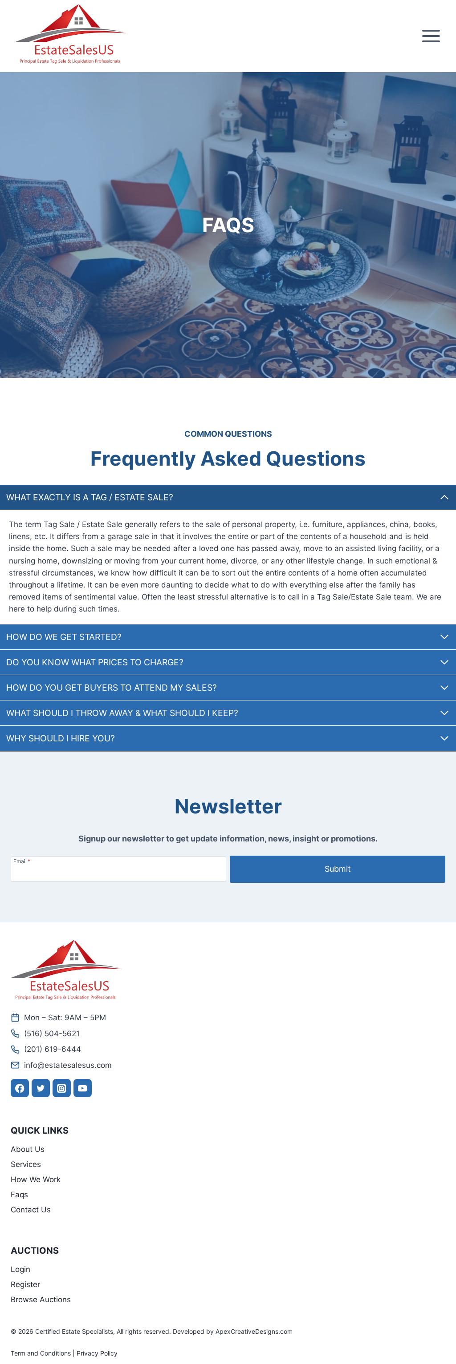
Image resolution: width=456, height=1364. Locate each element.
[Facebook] (20, 1088)
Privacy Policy (97, 1353)
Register (25, 1284)
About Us (28, 1149)
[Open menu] (430, 36)
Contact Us (31, 1209)
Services (26, 1164)
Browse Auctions (41, 1299)
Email (21, 861)
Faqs (19, 1194)
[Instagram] (62, 1088)
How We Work (36, 1179)
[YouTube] (82, 1088)
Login (20, 1269)
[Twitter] (41, 1088)
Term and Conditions (41, 1353)
